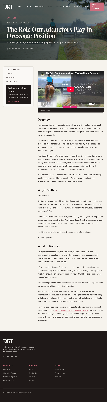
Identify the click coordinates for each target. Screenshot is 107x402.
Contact (58, 377)
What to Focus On (12, 81)
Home (19, 7)
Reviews (32, 377)
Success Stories (63, 7)
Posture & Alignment (10, 377)
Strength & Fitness (9, 373)
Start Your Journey (95, 7)
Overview (9, 74)
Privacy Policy (60, 373)
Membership (33, 373)
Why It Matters (10, 77)
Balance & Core (8, 381)
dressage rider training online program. (71, 310)
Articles (77, 7)
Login (87, 7)
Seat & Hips (7, 369)
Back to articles (13, 101)
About (28, 7)
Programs (39, 7)
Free (50, 7)
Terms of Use (59, 369)
